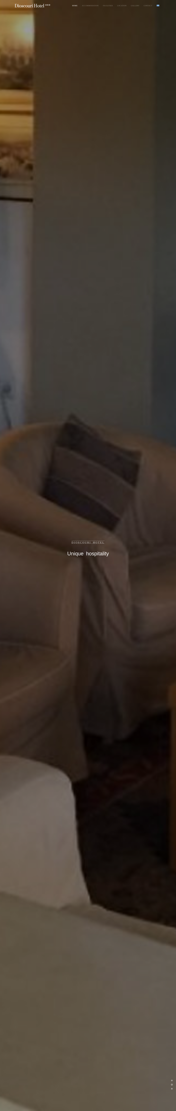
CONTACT (148, 5)
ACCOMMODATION (90, 5)
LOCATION (122, 5)
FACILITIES (108, 5)
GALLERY (135, 5)
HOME (75, 5)
